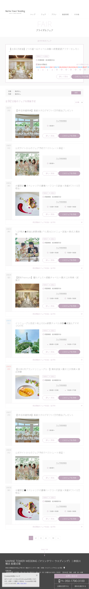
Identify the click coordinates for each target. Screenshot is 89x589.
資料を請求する (80, 586)
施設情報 (65, 14)
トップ (32, 14)
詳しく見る (63, 76)
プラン (53, 14)
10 (53, 538)
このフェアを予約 (69, 136)
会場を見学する (63, 586)
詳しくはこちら (21, 583)
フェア (43, 14)
